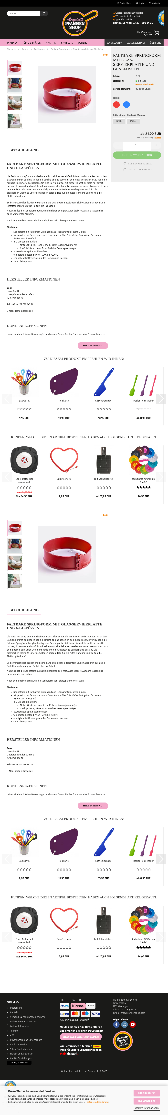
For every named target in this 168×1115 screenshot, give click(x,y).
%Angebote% (114, 42)
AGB (12, 1035)
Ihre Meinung (93, 345)
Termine (14, 1030)
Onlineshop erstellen (72, 1071)
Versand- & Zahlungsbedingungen (27, 1017)
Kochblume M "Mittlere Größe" (144, 480)
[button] (161, 399)
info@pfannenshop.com (132, 1013)
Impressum (16, 1007)
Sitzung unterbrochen (21, 1049)
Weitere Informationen (147, 1108)
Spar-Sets (67, 42)
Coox (105, 54)
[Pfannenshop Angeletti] (80, 23)
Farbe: (116, 98)
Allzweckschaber (103, 400)
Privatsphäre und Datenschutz (26, 1040)
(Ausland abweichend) (145, 84)
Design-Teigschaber (143, 400)
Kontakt (14, 1012)
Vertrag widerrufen (19, 1062)
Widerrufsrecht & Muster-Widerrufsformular (23, 1024)
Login (141, 3)
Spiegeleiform (64, 479)
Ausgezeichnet (136, 42)
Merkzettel (156, 3)
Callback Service (18, 1044)
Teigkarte (64, 400)
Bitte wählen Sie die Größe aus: (129, 115)
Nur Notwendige (146, 1101)
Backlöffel (24, 400)
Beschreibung (24, 150)
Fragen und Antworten (21, 1053)
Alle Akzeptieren (146, 1093)
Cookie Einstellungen (21, 1058)
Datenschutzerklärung (97, 1102)
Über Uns (155, 42)
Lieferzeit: (118, 81)
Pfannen (12, 42)
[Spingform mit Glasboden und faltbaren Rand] (67, 94)
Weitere (82, 42)
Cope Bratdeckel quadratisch (24, 480)
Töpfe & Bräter (31, 42)
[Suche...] (44, 13)
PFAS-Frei (50, 42)
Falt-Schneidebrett (103, 479)
